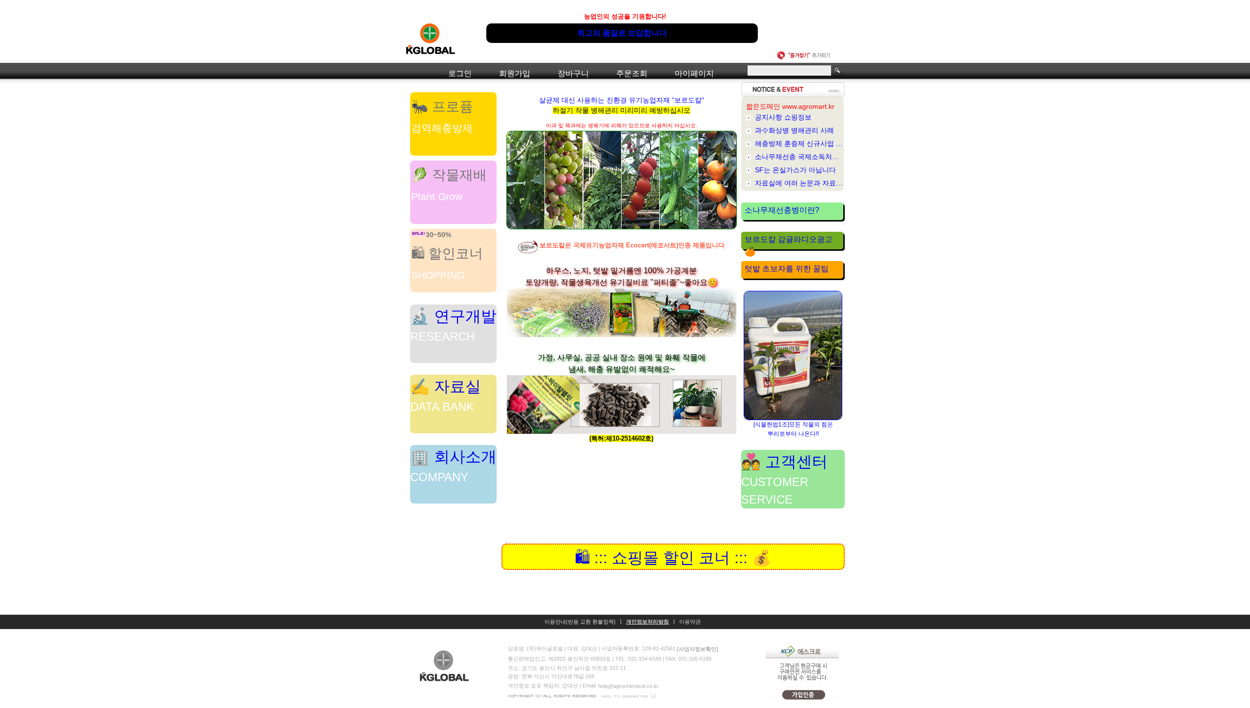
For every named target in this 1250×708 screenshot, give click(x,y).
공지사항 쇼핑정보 (783, 117)
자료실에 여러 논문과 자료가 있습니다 (799, 183)
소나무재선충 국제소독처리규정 (799, 157)
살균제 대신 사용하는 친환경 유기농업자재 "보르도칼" (621, 105)
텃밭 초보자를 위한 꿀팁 (787, 268)
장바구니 (573, 73)
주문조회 (631, 73)
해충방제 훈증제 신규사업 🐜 (799, 143)
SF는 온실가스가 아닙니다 (795, 170)
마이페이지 (694, 73)
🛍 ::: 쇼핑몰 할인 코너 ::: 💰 (673, 557)
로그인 (460, 73)
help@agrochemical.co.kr (628, 686)
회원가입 (514, 73)
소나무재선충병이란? (782, 210)
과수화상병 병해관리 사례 (794, 130)
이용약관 (690, 622)
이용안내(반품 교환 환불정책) (580, 622)
